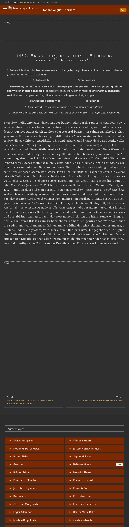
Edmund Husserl (83, 480)
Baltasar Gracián (83, 464)
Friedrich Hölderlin (24, 480)
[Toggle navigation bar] (5, 9)
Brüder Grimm (21, 472)
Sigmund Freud (82, 456)
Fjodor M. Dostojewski (26, 448)
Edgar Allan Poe (22, 512)
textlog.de (10, 2)
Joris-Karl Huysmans (25, 488)
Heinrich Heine (82, 472)
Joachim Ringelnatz (24, 520)
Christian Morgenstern (27, 504)
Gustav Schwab (82, 520)
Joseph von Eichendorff (87, 448)
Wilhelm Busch (82, 440)
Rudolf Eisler (20, 456)
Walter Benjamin (23, 440)
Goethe (18, 464)
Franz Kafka (80, 488)
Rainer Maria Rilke (84, 512)
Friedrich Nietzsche (85, 504)
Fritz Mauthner (82, 496)
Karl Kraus (19, 496)
